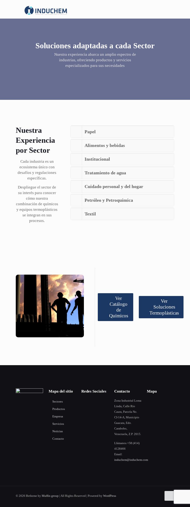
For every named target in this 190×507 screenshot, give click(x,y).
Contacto (58, 438)
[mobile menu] (167, 10)
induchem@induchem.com (131, 460)
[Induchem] (46, 10)
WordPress (109, 495)
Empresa (57, 416)
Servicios (58, 424)
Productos (58, 409)
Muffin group (50, 495)
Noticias (57, 431)
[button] (122, 131)
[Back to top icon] (169, 496)
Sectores (57, 401)
